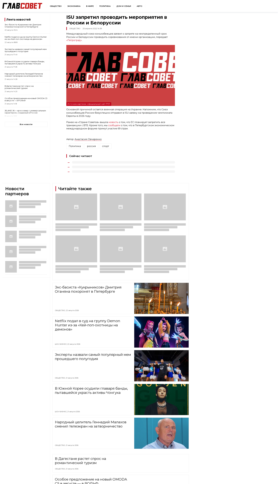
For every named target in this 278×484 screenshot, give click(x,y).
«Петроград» (74, 40)
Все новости (26, 124)
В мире (90, 6)
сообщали (114, 125)
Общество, (60, 310)
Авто (139, 6)
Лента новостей (18, 19)
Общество (56, 6)
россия (91, 146)
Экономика (74, 6)
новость (113, 122)
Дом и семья (123, 6)
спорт (105, 146)
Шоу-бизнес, (61, 344)
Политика (105, 6)
